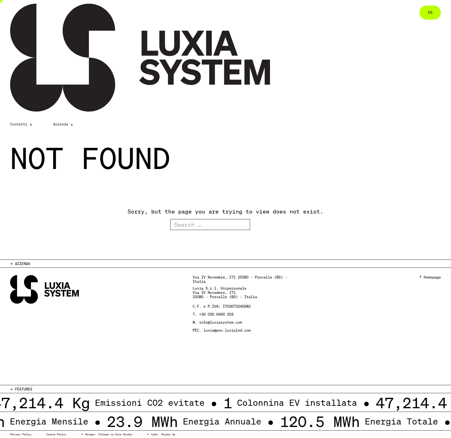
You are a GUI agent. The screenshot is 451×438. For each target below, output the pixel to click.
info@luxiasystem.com (220, 322)
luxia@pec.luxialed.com (227, 330)
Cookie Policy (56, 434)
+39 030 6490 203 (216, 314)
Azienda (60, 124)
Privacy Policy (21, 434)
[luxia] (135, 58)
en (430, 12)
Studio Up (168, 434)
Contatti (18, 124)
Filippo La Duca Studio (115, 434)
